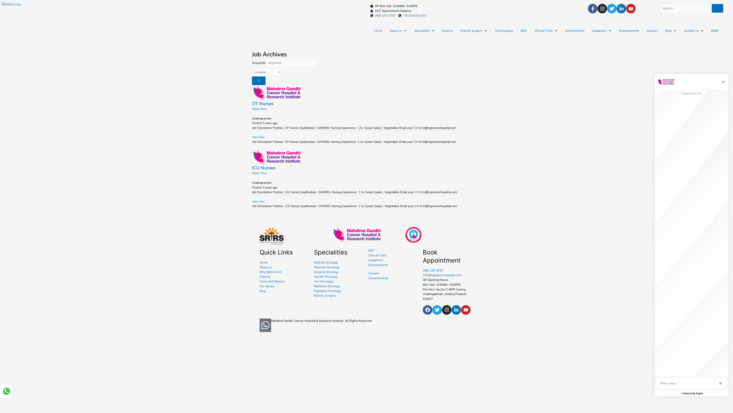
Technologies (504, 31)
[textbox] (689, 383)
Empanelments (629, 31)
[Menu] (720, 383)
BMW (714, 31)
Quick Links (276, 252)
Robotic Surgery (471, 31)
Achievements (574, 31)
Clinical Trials (544, 31)
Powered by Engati (693, 393)
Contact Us (691, 31)
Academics (599, 31)
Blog (668, 31)
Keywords (258, 63)
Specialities (422, 31)
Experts (447, 31)
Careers (652, 31)
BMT (524, 31)
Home (378, 31)
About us (396, 31)
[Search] (717, 8)
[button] (723, 82)
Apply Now (259, 109)
